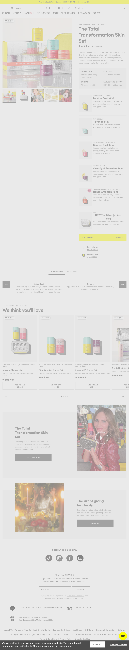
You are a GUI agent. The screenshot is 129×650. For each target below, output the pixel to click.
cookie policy (65, 646)
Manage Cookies (118, 644)
